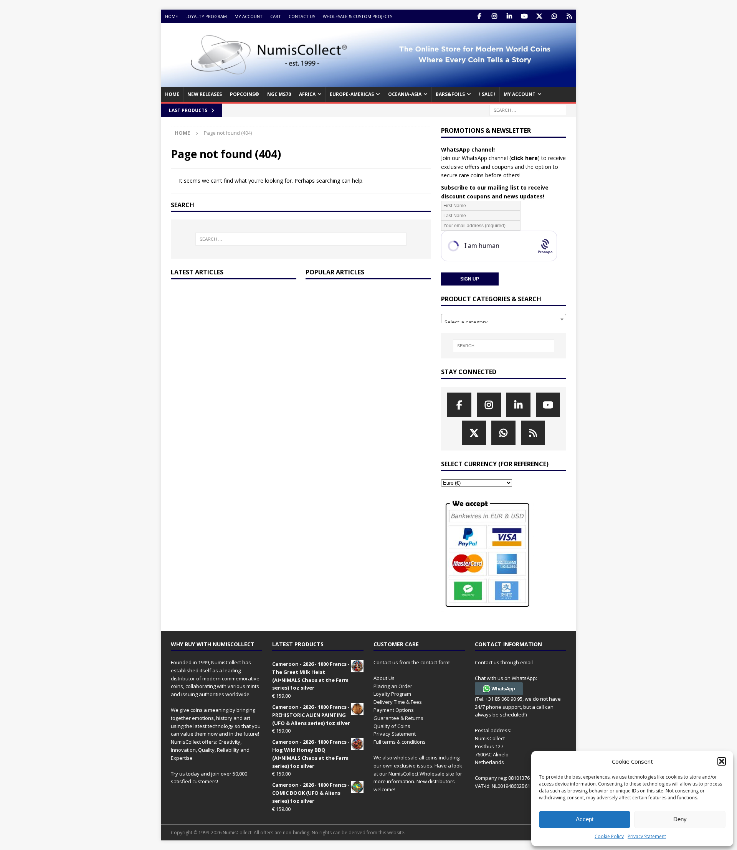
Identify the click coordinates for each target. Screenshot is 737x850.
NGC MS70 (279, 94)
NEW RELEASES (204, 94)
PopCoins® (244, 94)
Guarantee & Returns (398, 718)
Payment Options (393, 709)
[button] (721, 761)
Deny (680, 819)
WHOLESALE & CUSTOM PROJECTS (357, 16)
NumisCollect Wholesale (416, 773)
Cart (275, 16)
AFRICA (307, 94)
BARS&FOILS (450, 94)
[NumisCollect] (368, 82)
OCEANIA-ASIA (404, 94)
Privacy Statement (647, 836)
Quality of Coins (391, 726)
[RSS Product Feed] (569, 16)
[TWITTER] (539, 16)
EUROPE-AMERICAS (352, 94)
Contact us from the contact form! (412, 662)
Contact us (302, 16)
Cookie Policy (609, 836)
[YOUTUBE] (524, 16)
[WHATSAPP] (554, 16)
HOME (172, 94)
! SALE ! (487, 94)
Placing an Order (392, 686)
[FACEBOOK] (479, 16)
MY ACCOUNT (519, 94)
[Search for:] (527, 109)
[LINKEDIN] (509, 16)
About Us (384, 678)
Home (171, 16)
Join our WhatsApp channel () (490, 158)
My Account (249, 16)
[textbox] (503, 322)
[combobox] (503, 319)
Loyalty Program (206, 16)
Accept (584, 819)
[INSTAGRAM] (494, 16)
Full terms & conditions (399, 741)
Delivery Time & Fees (397, 701)
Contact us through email (504, 662)
